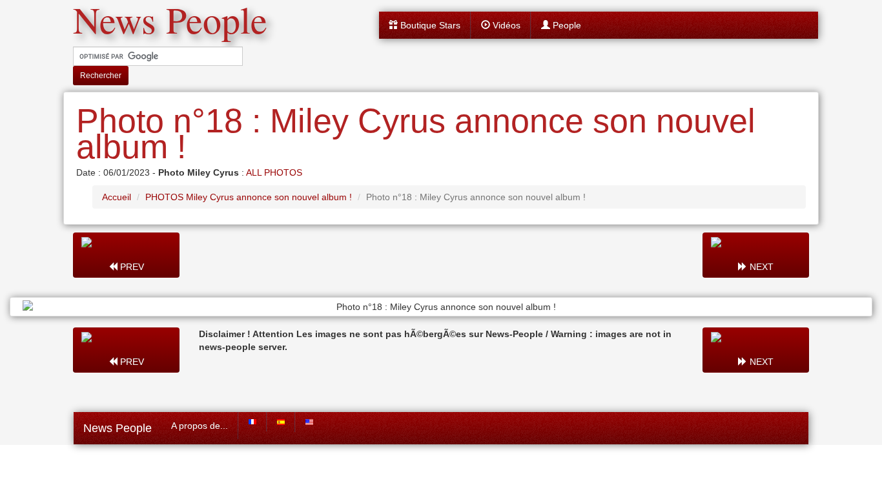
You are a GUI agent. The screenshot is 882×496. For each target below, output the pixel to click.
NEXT (760, 267)
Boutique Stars (429, 25)
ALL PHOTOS (274, 172)
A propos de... (199, 425)
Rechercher (100, 75)
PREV (131, 267)
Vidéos (505, 25)
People (565, 25)
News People (117, 428)
